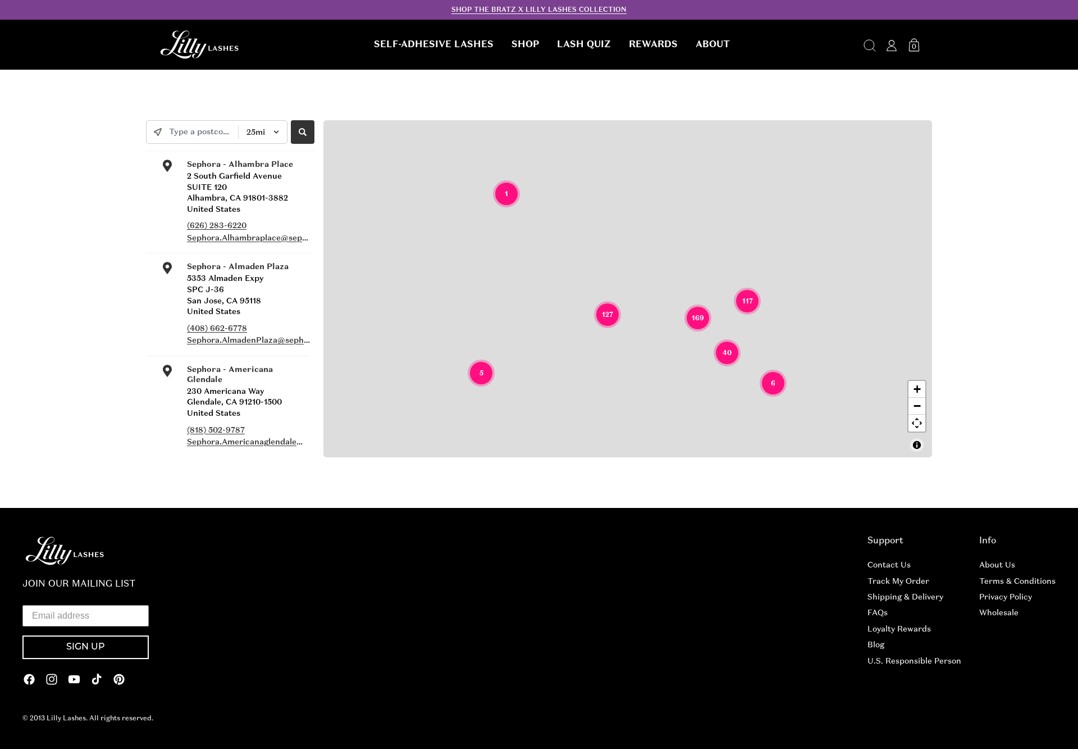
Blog (875, 644)
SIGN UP (85, 647)
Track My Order (898, 581)
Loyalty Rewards (899, 629)
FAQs (877, 612)
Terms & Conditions (1017, 581)
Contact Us (889, 565)
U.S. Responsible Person (914, 661)
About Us (997, 565)
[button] (434, 44)
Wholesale (998, 612)
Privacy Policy (1005, 597)
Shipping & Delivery (905, 597)
